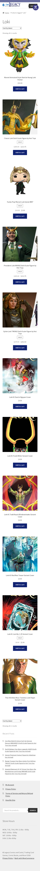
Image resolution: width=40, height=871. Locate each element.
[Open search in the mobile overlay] (20, 810)
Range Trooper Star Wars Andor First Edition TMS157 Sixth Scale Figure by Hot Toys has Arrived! (20, 763)
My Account (9, 785)
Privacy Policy (10, 789)
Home (7, 13)
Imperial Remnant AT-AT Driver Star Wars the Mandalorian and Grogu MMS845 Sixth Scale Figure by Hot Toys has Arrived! (20, 771)
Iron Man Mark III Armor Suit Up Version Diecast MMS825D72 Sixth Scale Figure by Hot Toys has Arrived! (20, 743)
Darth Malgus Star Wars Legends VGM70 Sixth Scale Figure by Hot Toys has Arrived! (20, 750)
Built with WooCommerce (24, 858)
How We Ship (10, 800)
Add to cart (20, 89)
